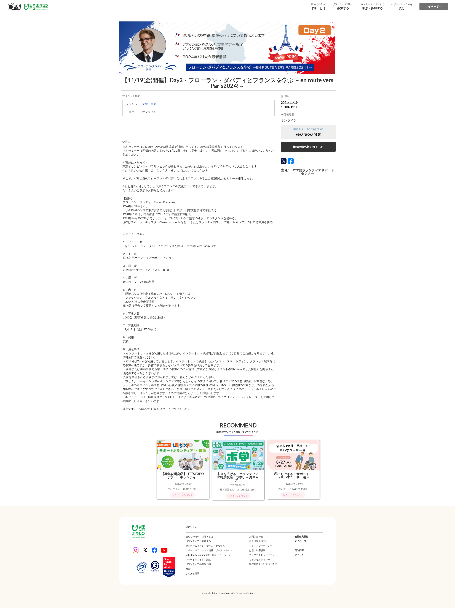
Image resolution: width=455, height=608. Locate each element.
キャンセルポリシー (259, 559)
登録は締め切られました (308, 146)
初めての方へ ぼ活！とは (199, 536)
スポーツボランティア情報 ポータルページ (209, 550)
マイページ (300, 541)
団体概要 (299, 550)
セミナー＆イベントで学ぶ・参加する (205, 545)
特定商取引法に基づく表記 (263, 564)
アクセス (299, 555)
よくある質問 (192, 573)
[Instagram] (135, 550)
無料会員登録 (301, 536)
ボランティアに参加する (198, 541)
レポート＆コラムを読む (198, 559)
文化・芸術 (149, 103)
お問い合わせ (256, 536)
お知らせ (190, 569)
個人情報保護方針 (258, 541)
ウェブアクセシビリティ (262, 555)
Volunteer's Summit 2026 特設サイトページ (208, 555)
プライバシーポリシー (260, 545)
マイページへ (433, 6)
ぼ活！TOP (192, 526)
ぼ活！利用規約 (257, 550)
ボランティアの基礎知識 (198, 564)
